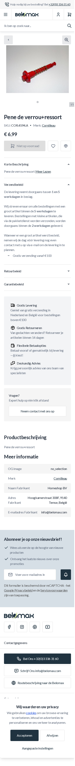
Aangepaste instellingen (37, 748)
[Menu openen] (5, 14)
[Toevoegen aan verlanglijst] (53, 146)
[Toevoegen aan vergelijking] (66, 146)
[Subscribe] (66, 574)
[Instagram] (22, 627)
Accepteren (24, 735)
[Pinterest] (35, 627)
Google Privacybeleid (18, 590)
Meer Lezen (43, 171)
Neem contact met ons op (37, 411)
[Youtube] (47, 627)
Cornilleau (48, 125)
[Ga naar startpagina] (26, 14)
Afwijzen (52, 735)
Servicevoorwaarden (53, 590)
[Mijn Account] (58, 14)
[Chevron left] (8, 39)
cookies (31, 713)
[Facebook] (9, 627)
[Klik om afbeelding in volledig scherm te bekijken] (66, 39)
